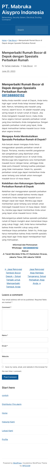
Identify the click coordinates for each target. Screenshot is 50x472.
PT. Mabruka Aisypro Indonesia (23, 9)
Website (5, 356)
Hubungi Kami (8, 422)
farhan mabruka (12, 66)
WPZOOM (26, 466)
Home (4, 40)
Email (5, 346)
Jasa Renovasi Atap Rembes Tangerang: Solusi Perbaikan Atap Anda (37, 276)
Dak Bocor (12, 40)
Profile (5, 439)
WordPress (17, 463)
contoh (5, 395)
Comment (6, 307)
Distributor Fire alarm (11, 404)
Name (5, 335)
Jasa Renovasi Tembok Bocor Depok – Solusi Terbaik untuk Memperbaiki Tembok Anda (13, 278)
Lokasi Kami (7, 430)
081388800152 (13, 95)
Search (44, 30)
